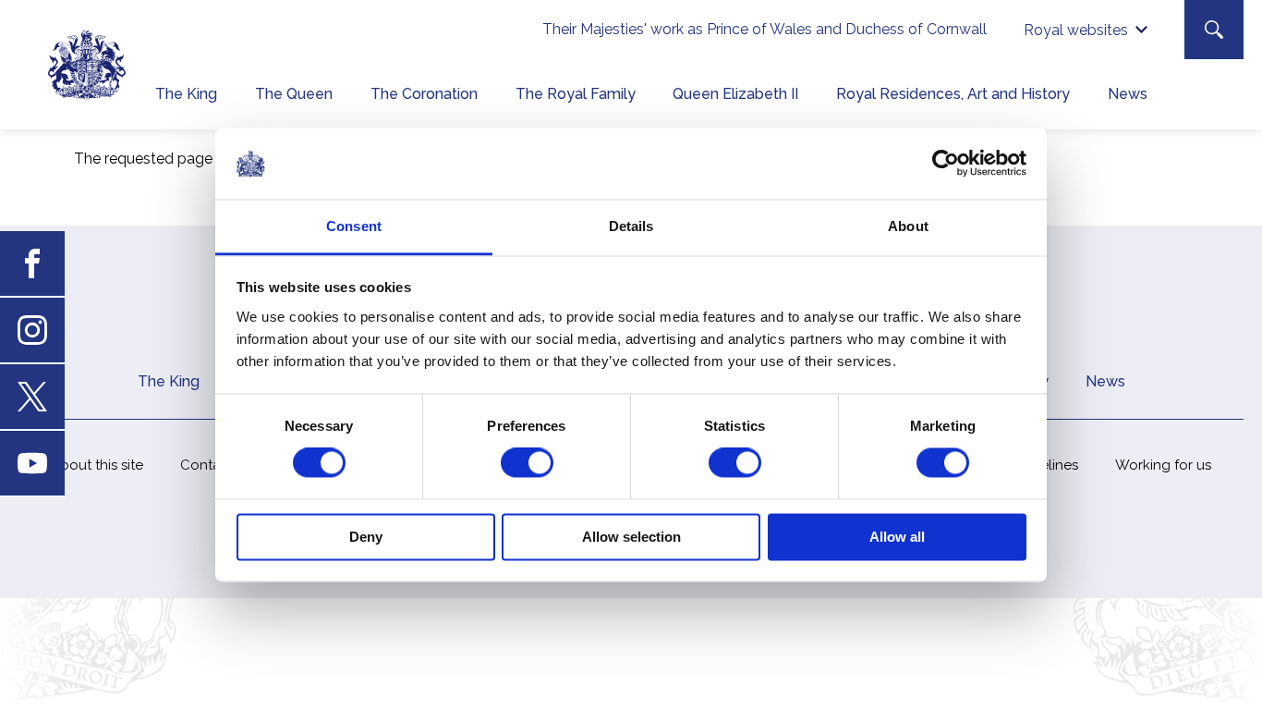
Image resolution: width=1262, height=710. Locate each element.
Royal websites (1076, 30)
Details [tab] (631, 226)
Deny (365, 537)
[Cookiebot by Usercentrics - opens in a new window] (945, 164)
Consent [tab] (354, 226)
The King (186, 94)
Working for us (1163, 465)
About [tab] (908, 226)
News (1127, 94)
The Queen (294, 94)
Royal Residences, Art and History (953, 94)
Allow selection (631, 537)
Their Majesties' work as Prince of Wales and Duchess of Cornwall (764, 29)
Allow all (897, 537)
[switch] (527, 463)
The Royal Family (576, 94)
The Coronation (424, 94)
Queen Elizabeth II (735, 94)
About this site (97, 465)
